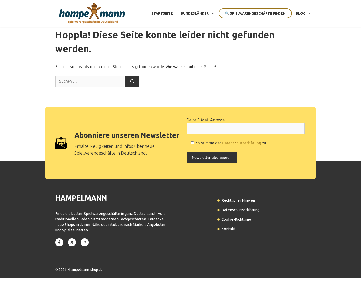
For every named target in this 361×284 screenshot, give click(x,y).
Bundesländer (195, 13)
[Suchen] (132, 81)
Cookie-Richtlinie (236, 219)
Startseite (162, 13)
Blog (300, 13)
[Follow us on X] (72, 242)
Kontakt (228, 229)
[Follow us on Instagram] (85, 242)
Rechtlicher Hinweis (239, 200)
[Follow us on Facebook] (59, 242)
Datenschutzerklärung (241, 143)
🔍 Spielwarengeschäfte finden (255, 13)
